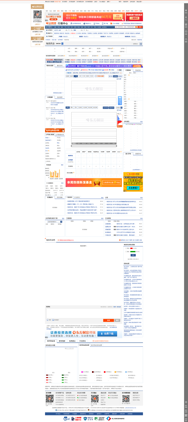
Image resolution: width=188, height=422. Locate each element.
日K (67, 107)
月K (76, 107)
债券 (115, 11)
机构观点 (72, 341)
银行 (100, 11)
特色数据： (68, 62)
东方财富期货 (126, 393)
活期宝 (102, 400)
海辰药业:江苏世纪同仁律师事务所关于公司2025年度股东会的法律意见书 (122, 210)
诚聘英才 (99, 413)
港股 (85, 11)
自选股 (99, 27)
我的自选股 (50, 65)
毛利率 (47, 148)
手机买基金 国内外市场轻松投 (132, 23)
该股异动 (138, 153)
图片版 (111, 76)
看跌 (128, 251)
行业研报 (94, 33)
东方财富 (48, 393)
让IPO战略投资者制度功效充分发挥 (133, 312)
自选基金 (104, 27)
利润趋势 (48, 165)
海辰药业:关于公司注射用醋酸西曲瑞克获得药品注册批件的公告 (122, 201)
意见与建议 (82, 400)
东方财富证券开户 (70, 395)
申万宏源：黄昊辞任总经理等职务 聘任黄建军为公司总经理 (133, 299)
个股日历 (69, 73)
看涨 (128, 248)
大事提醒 (50, 97)
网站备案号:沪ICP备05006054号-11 (79, 410)
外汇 (93, 11)
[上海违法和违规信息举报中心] (99, 419)
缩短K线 (111, 107)
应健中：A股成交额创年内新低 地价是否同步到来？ (133, 334)
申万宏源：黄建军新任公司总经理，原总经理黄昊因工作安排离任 (133, 303)
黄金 (96, 11)
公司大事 (101, 60)
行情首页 (48, 39)
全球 (77, 11)
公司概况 (78, 60)
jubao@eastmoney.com (130, 407)
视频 (119, 11)
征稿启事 (122, 413)
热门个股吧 (129, 240)
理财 (108, 11)
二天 (79, 76)
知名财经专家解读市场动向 (101, 341)
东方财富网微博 (83, 395)
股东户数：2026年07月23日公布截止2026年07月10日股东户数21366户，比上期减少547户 (96, 73)
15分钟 (85, 107)
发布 (108, 320)
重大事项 (134, 62)
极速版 (120, 76)
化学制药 (60, 39)
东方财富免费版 (60, 395)
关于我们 (58, 413)
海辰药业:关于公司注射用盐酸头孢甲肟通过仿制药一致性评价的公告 (122, 207)
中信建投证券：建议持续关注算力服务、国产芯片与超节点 (133, 276)
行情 (70, 11)
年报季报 (111, 33)
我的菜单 (125, 1)
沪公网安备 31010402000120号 (97, 410)
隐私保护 (114, 413)
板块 (68, 27)
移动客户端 (57, 1)
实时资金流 (51, 341)
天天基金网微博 (114, 395)
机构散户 (84, 62)
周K (71, 107)
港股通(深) (127, 36)
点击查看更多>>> (137, 169)
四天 (87, 76)
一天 (75, 76)
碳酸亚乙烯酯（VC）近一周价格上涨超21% (80, 204)
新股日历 (62, 33)
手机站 (97, 23)
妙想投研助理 (59, 402)
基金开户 (103, 395)
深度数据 (95, 62)
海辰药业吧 (70, 70)
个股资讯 (69, 197)
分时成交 (126, 121)
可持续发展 (66, 413)
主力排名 (78, 33)
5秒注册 (119, 307)
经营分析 (84, 60)
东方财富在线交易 (70, 397)
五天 (91, 76)
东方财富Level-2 (60, 397)
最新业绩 (117, 62)
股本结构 (106, 60)
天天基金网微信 (114, 397)
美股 (81, 11)
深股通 (81, 36)
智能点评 (106, 62)
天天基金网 (72, 1)
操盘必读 (73, 60)
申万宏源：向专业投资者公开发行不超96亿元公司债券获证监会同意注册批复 (133, 272)
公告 (106, 197)
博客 (132, 11)
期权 (66, 11)
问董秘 (112, 70)
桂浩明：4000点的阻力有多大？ (132, 306)
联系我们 (91, 413)
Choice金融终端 (60, 404)
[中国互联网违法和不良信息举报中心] (115, 419)
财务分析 (112, 60)
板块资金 (84, 33)
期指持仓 (132, 33)
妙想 (95, 1)
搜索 (141, 11)
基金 (104, 11)
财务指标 (62, 341)
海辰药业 (70, 155)
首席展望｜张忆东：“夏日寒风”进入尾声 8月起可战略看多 (132, 327)
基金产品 (103, 402)
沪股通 (60, 36)
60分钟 (95, 107)
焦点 (51, 11)
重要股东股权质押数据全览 (67, 240)
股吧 (123, 11)
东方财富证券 (80, 1)
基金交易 (103, 397)
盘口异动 (128, 153)
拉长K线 (105, 107)
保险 (112, 11)
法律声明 (106, 413)
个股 (65, 27)
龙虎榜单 (116, 33)
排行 (72, 27)
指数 (55, 27)
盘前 (67, 76)
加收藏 (52, 1)
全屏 (119, 79)
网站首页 (47, 1)
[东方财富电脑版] (50, 62)
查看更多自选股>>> (58, 93)
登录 (114, 307)
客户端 (106, 23)
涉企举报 (186, 406)
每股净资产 (48, 140)
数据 (73, 11)
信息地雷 (59, 97)
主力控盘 (78, 62)
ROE (46, 151)
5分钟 (80, 107)
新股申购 (56, 33)
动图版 (115, 76)
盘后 (71, 76)
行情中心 (50, 27)
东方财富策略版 (60, 400)
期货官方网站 (136, 400)
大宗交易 (127, 33)
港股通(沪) (103, 36)
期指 (62, 11)
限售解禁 (121, 33)
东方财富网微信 (83, 397)
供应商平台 (83, 413)
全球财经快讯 (77, 23)
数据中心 (88, 23)
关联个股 (134, 60)
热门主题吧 (136, 240)
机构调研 (106, 70)
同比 (58, 143)
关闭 (43, 5)
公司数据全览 (60, 134)
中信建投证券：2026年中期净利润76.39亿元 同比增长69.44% (133, 280)
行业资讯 (77, 197)
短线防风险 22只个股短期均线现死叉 (78, 201)
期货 (89, 11)
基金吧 (127, 11)
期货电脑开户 (136, 397)
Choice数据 (116, 23)
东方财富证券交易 (70, 400)
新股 (58, 11)
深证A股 (54, 39)
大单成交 (92, 70)
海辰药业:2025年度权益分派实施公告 (118, 204)
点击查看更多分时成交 (136, 150)
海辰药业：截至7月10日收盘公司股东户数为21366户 (83, 207)
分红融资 (117, 60)
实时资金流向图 (84, 345)
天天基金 (93, 393)
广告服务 (74, 413)
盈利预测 (100, 33)
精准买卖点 (85, 70)
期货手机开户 (136, 395)
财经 (47, 11)
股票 (54, 11)
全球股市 (50, 30)
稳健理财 (103, 404)
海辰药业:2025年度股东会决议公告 (117, 213)
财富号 (136, 11)
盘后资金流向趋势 (96, 345)
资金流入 (65, 36)
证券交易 (132, 1)
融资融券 (138, 33)
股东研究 (95, 60)
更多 (139, 60)
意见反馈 (186, 411)
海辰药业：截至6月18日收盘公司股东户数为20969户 (83, 213)
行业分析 (129, 60)
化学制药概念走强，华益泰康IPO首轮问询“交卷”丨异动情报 (83, 210)
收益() (47, 137)
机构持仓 (123, 62)
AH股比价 (73, 33)
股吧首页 (123, 240)
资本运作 (123, 60)
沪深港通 (50, 36)
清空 (117, 320)
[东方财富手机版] (57, 62)
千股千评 (105, 33)
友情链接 (130, 413)
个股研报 (89, 33)
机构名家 (126, 263)
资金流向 (67, 33)
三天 (83, 76)
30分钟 (90, 107)
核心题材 (89, 60)
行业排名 (83, 341)
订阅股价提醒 (100, 76)
